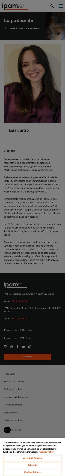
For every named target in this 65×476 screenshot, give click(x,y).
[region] (32, 457)
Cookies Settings (32, 472)
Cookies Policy (46, 452)
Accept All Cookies (32, 458)
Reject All (32, 465)
